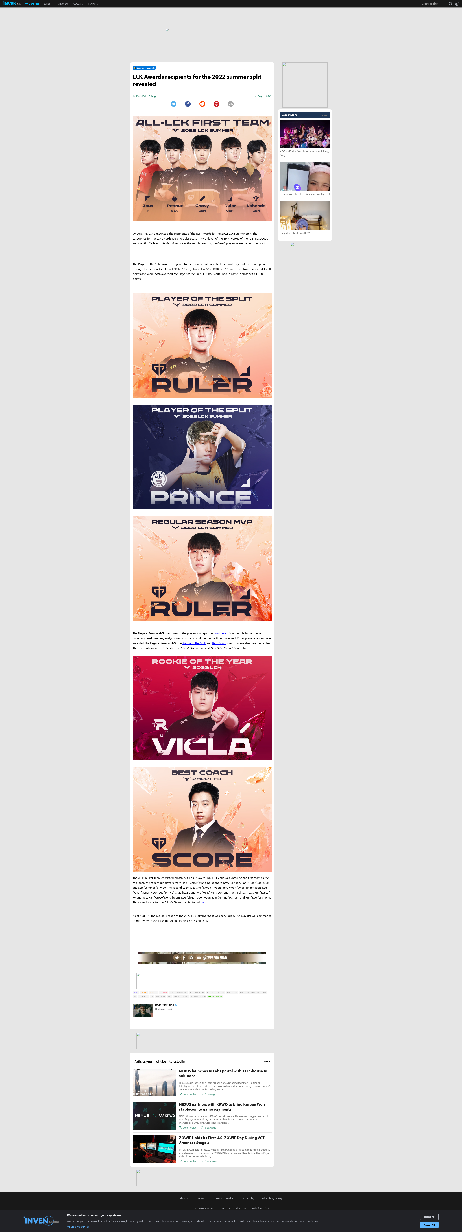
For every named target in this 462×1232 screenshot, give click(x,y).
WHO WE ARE (32, 3)
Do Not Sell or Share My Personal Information (245, 1208)
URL (231, 103)
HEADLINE (153, 992)
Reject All (429, 1216)
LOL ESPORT (160, 996)
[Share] (188, 104)
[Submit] (202, 104)
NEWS (136, 992)
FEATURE (93, 3)
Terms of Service (224, 1198)
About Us (185, 1198)
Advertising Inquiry (272, 1198)
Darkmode (427, 3)
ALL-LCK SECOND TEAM (215, 992)
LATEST (48, 3)
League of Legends (215, 996)
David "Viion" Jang (164, 1005)
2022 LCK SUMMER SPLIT (178, 992)
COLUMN (78, 3)
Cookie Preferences (203, 1208)
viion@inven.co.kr (165, 1009)
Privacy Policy (247, 1198)
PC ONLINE (163, 992)
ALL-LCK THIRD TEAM (247, 992)
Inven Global (12, 3)
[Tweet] (173, 104)
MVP (169, 996)
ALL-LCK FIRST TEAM (197, 992)
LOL (152, 996)
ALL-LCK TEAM (232, 992)
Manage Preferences (78, 1226)
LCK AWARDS (143, 996)
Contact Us (203, 1198)
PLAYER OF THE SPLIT (181, 996)
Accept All (429, 1225)
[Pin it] (216, 104)
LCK (135, 996)
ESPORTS (144, 992)
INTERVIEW (62, 3)
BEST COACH (262, 992)
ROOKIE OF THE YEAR (198, 996)
